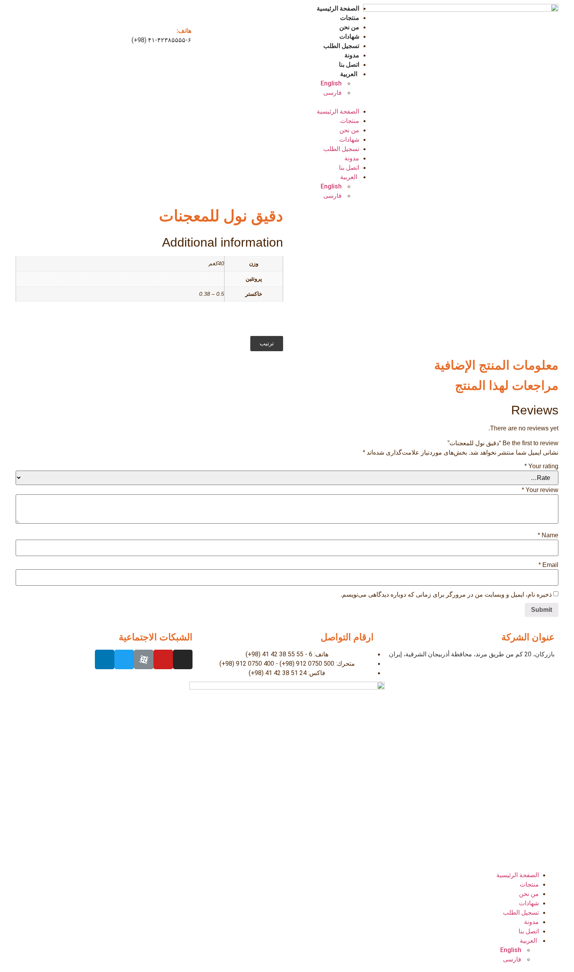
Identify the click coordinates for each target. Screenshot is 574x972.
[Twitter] (124, 659)
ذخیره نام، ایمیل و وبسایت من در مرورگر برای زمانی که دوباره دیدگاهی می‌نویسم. (446, 595)
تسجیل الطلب (341, 46)
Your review (540, 490)
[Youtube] (163, 659)
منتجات (349, 17)
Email (548, 565)
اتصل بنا (349, 64)
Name (548, 535)
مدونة (351, 55)
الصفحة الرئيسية (338, 8)
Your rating (541, 466)
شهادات (349, 36)
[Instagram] (183, 659)
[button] (287, 102)
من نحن (349, 27)
